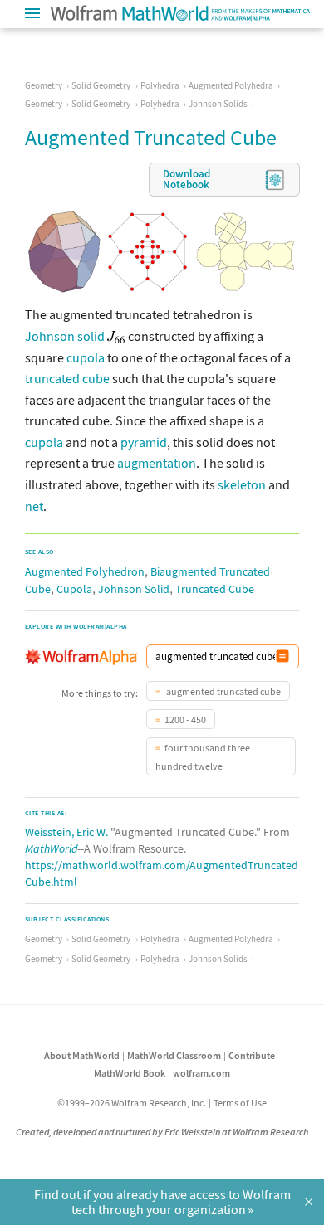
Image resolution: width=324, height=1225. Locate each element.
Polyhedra (159, 85)
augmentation (156, 463)
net (34, 506)
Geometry (43, 85)
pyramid (143, 442)
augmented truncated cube (222, 691)
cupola (85, 357)
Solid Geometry (100, 85)
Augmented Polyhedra (231, 85)
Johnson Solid (133, 588)
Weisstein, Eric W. (66, 831)
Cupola (74, 588)
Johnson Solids (218, 103)
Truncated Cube (214, 588)
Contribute (251, 1055)
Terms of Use (240, 1102)
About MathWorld (82, 1055)
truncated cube (67, 378)
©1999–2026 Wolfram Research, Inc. (131, 1102)
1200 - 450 (185, 719)
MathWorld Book (129, 1073)
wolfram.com (201, 1073)
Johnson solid (65, 336)
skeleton (242, 484)
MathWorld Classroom (174, 1055)
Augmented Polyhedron (85, 571)
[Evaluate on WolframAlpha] (282, 656)
